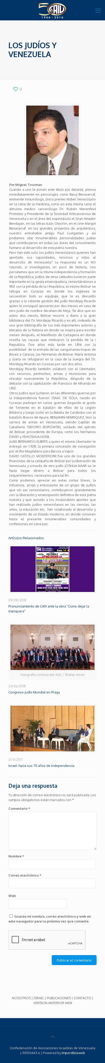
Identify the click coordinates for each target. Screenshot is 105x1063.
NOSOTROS (21, 998)
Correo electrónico (24, 875)
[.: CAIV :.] (52, 10)
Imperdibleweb (73, 1053)
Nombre (16, 856)
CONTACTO (82, 998)
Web (12, 896)
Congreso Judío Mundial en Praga (34, 692)
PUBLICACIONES (59, 998)
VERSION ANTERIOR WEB (52, 1003)
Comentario (19, 808)
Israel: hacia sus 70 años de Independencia (41, 766)
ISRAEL (39, 998)
